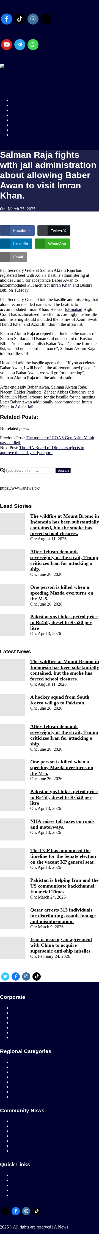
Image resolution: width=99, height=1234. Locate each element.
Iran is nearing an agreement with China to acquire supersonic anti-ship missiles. (61, 945)
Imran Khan (61, 285)
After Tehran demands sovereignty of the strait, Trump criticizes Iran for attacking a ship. (64, 560)
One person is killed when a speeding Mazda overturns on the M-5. (61, 592)
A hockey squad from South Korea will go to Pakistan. (59, 700)
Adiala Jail (24, 407)
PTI (3, 270)
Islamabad (73, 309)
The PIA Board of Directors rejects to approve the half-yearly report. (42, 450)
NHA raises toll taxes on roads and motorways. (62, 824)
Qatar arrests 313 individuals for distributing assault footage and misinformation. (63, 915)
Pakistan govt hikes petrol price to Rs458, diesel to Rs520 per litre (64, 622)
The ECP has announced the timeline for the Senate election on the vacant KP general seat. (63, 856)
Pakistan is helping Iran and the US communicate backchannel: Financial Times (64, 885)
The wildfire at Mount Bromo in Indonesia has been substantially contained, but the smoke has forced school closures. (64, 524)
